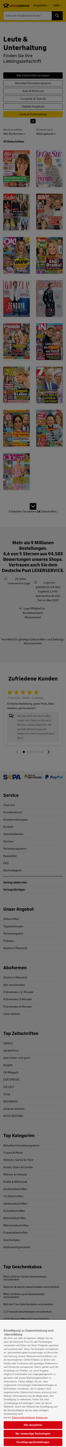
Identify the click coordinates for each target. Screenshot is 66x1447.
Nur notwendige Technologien (33, 1433)
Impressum (42, 1417)
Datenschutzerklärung (23, 1417)
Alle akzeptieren (33, 1425)
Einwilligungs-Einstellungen (33, 1442)
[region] (33, 1383)
